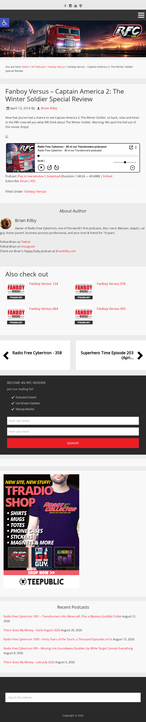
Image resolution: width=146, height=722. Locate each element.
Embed (107, 176)
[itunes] (81, 6)
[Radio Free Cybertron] (73, 39)
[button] (4, 22)
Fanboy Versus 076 (111, 283)
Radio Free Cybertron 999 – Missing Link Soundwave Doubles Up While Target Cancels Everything (68, 648)
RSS (32, 181)
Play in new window (31, 176)
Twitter (26, 242)
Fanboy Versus (35, 191)
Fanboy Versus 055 (111, 308)
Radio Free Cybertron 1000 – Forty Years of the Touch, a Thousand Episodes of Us (58, 639)
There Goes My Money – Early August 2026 (32, 630)
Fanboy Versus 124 (43, 283)
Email (23, 181)
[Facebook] (65, 6)
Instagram (28, 246)
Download (53, 176)
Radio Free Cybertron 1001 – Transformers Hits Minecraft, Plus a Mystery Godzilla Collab (62, 616)
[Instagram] (70, 6)
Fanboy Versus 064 (43, 308)
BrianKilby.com (66, 251)
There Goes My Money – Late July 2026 (29, 662)
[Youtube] (75, 6)
